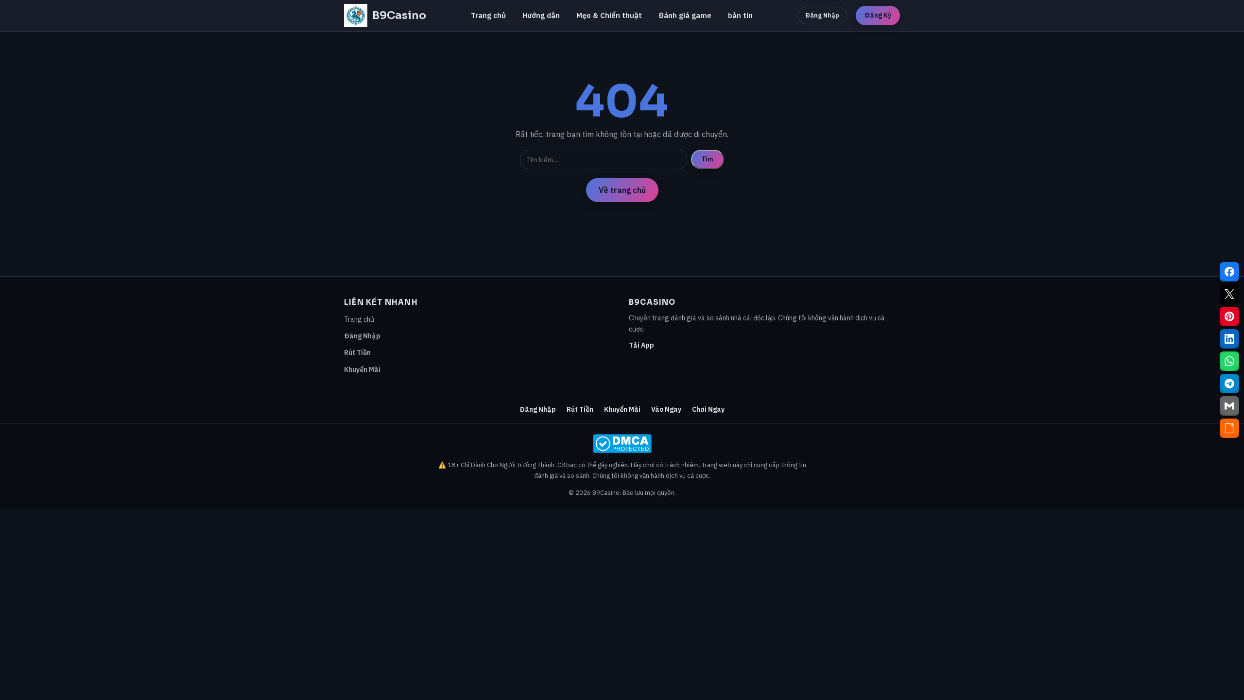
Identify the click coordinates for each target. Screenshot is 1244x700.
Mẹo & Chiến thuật (609, 15)
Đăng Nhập (822, 15)
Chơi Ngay (708, 409)
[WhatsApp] (1229, 361)
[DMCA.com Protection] (622, 443)
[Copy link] (1229, 428)
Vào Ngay (666, 409)
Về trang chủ (622, 190)
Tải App (641, 345)
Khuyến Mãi (362, 369)
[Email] (1229, 406)
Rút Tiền (357, 352)
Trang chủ (488, 15)
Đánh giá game (684, 15)
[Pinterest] (1229, 316)
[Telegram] (1229, 383)
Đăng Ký (877, 15)
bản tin (740, 15)
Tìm (707, 159)
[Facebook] (1229, 271)
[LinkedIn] (1229, 339)
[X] (1229, 294)
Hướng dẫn (541, 15)
